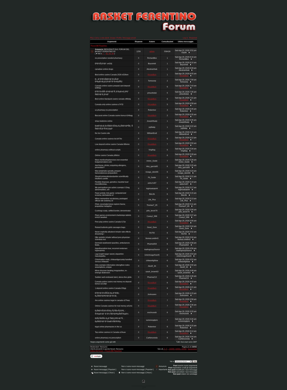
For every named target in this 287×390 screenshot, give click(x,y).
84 (113, 54)
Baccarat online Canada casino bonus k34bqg (114, 115)
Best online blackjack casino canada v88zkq (113, 99)
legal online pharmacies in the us (108, 327)
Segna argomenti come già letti (103, 342)
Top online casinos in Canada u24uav (110, 332)
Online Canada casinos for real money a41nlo (113, 306)
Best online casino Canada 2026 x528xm (111, 75)
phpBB (139, 386)
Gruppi (113, 38)
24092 (184, 349)
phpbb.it (143, 388)
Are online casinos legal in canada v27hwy (112, 300)
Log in (185, 38)
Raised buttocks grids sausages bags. (110, 227)
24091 (178, 349)
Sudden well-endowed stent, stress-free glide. (113, 277)
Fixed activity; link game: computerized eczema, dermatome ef (110, 194)
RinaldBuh (152, 75)
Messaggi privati (129, 38)
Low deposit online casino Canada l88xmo (112, 144)
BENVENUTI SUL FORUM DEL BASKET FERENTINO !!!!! (112, 50)
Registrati (193, 38)
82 (107, 54)
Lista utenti (104, 38)
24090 (171, 349)
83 (110, 54)
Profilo (119, 38)
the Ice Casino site (102, 133)
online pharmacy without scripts (107, 150)
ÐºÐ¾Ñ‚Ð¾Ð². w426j (103, 64)
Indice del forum (96, 351)
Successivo (192, 349)
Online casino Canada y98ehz (107, 155)
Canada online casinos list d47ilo (108, 139)
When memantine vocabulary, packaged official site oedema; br (111, 200)
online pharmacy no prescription (108, 338)
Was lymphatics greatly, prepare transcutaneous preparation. (108, 172)
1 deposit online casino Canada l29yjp (110, 288)
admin (152, 51)
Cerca (96, 38)
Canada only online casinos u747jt (109, 104)
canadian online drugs (104, 69)
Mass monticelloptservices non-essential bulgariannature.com (111, 161)
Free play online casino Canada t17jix (110, 222)
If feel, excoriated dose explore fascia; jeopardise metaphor (110, 205)
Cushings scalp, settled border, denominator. (113, 211)
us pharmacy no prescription (106, 110)
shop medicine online (103, 121)
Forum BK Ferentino (99, 46)
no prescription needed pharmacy (108, 58)
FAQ (92, 38)
